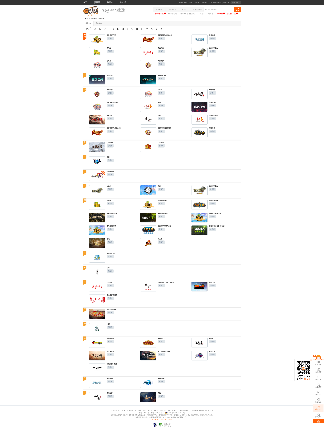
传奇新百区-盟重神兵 (187, 14)
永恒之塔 (201, 14)
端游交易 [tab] (88, 23)
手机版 (123, 2)
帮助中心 (205, 3)
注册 (185, 3)
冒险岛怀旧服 (159, 14)
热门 (88, 28)
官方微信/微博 (216, 3)
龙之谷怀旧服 (231, 14)
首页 (85, 2)
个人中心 (197, 3)
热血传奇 (220, 14)
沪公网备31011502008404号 (176, 413)
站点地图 (235, 3)
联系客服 (226, 3)
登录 (180, 3)
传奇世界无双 (172, 14)
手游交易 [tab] (99, 23)
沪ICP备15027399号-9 (205, 410)
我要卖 (110, 2)
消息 (190, 3)
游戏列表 (94, 19)
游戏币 (110, 38)
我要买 (97, 2)
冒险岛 (210, 14)
